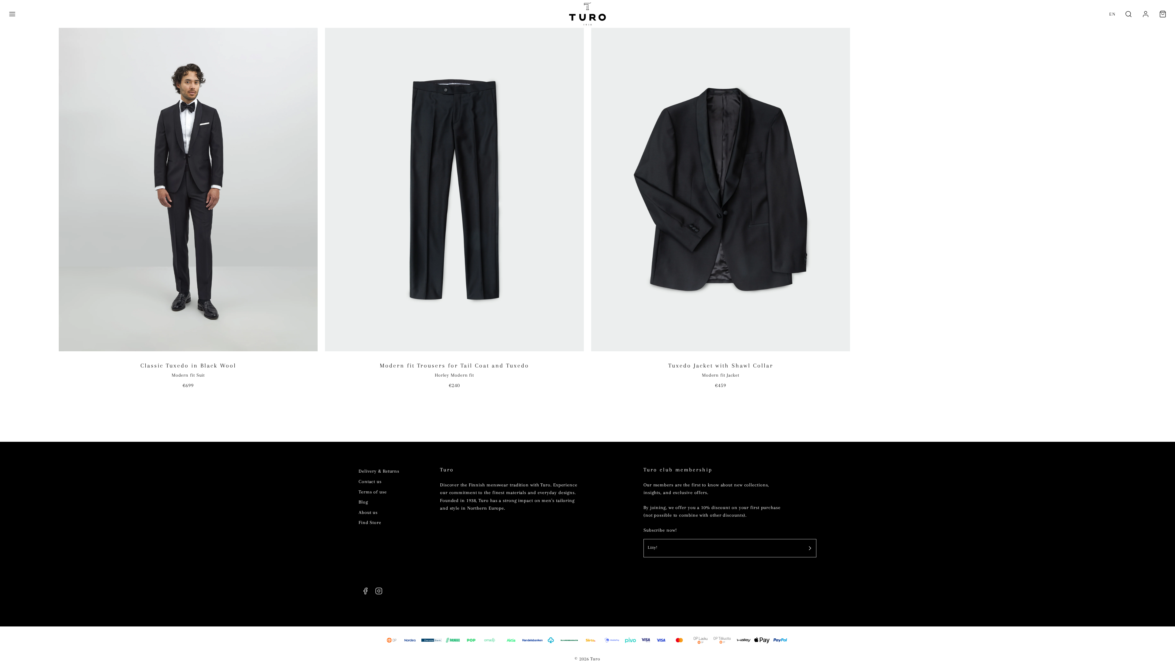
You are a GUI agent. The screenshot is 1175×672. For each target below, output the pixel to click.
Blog (363, 502)
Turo (447, 470)
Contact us (370, 481)
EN (1112, 14)
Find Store (370, 522)
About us (368, 512)
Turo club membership (677, 470)
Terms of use (373, 492)
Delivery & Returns (379, 471)
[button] (12, 14)
